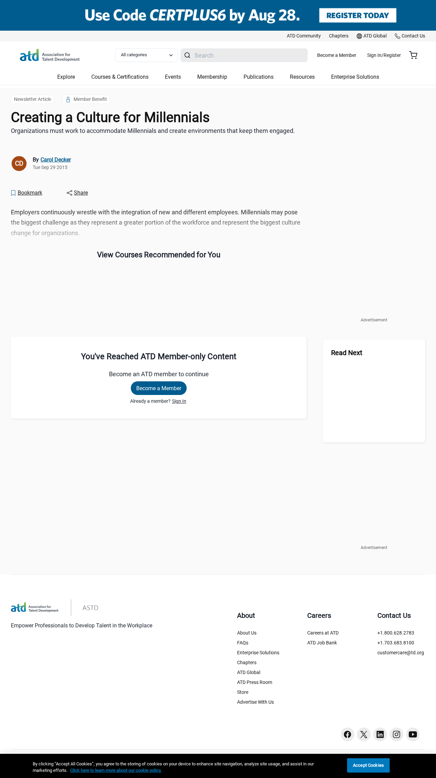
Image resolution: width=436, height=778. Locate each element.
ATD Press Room (254, 682)
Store (242, 692)
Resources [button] (302, 77)
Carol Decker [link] (56, 159)
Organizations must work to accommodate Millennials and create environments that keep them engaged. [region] (153, 130)
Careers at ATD (323, 633)
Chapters (246, 662)
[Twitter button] (364, 734)
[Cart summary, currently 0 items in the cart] (415, 55)
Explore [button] (66, 77)
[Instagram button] (396, 734)
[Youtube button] (413, 734)
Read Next (346, 353)
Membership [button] (212, 77)
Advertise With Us (255, 702)
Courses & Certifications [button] (120, 77)
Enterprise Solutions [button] (355, 77)
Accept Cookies (368, 765)
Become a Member (336, 55)
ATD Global (248, 672)
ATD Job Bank (322, 642)
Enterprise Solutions (258, 652)
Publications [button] (259, 77)
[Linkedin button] (380, 734)
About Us (246, 633)
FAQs (242, 642)
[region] (218, 766)
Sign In (179, 401)
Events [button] (173, 77)
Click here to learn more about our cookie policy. (115, 770)
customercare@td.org (400, 652)
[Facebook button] (347, 734)
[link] (304, 36)
